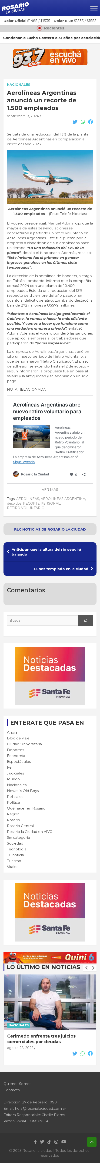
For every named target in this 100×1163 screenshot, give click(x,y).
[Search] (85, 620)
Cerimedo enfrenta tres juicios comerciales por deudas (41, 1039)
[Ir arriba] (92, 1142)
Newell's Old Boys (23, 790)
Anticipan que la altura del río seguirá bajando (46, 552)
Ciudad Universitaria (24, 744)
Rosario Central (20, 826)
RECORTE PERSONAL (41, 503)
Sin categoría (18, 837)
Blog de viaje (18, 738)
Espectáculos (19, 761)
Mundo (13, 779)
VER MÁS (50, 489)
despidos (14, 503)
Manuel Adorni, (60, 223)
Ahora (12, 732)
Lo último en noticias (43, 967)
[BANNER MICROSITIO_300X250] (50, 649)
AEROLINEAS (27, 499)
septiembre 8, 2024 (23, 116)
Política (13, 802)
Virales (12, 866)
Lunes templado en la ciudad (61, 569)
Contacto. (12, 1090)
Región (13, 814)
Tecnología (17, 849)
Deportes (15, 750)
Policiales (15, 796)
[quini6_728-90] (50, 954)
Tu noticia (15, 855)
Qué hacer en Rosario (26, 808)
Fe (9, 767)
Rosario (13, 820)
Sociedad (15, 843)
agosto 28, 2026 (20, 1048)
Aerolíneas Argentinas (54, 351)
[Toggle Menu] (94, 8)
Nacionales (18, 84)
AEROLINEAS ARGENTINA (63, 499)
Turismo (14, 861)
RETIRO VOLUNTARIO (25, 508)
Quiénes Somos (17, 1083)
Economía (16, 755)
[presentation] (86, 968)
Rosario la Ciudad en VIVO (30, 831)
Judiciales (15, 773)
